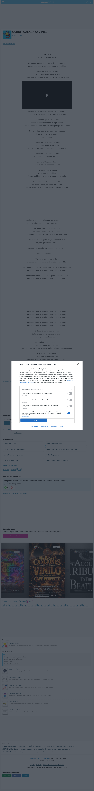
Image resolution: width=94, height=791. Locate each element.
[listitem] (47, 389)
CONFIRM (33, 420)
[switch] (69, 393)
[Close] (79, 364)
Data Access (44, 426)
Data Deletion (34, 426)
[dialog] (47, 395)
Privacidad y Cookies (57, 426)
